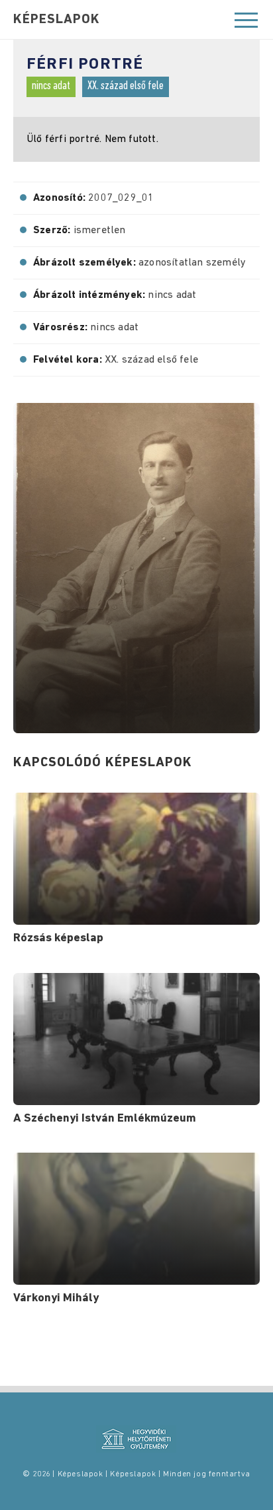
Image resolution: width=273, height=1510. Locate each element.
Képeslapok (56, 19)
